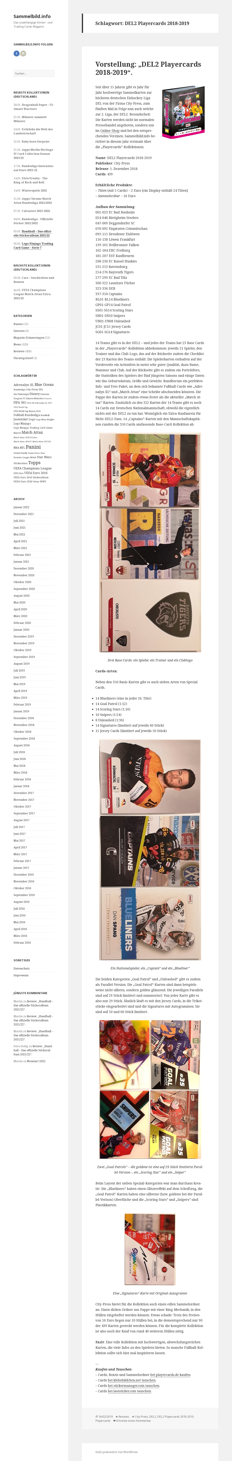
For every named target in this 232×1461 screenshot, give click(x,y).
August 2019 (22, 664)
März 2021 (20, 548)
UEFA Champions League (33, 468)
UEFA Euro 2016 (36, 473)
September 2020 (24, 589)
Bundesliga (19, 389)
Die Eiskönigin (21, 394)
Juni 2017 (20, 834)
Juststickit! (21, 419)
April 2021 (20, 541)
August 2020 (22, 595)
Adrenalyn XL (24, 385)
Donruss (44, 394)
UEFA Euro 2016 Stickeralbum (31, 477)
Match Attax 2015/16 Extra (25, 437)
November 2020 (24, 575)
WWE (43, 481)
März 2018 (20, 772)
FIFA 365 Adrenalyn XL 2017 (39, 403)
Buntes (18, 324)
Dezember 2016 (24, 874)
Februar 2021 (22, 555)
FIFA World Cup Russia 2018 (27, 411)
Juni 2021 (20, 527)
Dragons (18, 398)
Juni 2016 (20, 915)
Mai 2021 (19, 534)
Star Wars (44, 457)
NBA (16, 448)
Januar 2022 (21, 507)
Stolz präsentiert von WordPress (116, 1452)
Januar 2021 (21, 561)
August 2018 (22, 745)
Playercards (102, 1421)
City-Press (32, 389)
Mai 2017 (19, 840)
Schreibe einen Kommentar (133, 1421)
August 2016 (22, 902)
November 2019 (24, 643)
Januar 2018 (21, 786)
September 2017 (24, 813)
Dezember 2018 (24, 718)
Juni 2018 (20, 759)
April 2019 (20, 691)
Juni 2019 (20, 677)
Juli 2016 (19, 908)
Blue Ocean (44, 384)
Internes (19, 331)
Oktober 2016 (22, 888)
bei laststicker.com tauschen (129, 1391)
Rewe (33, 457)
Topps (34, 462)
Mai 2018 (19, 766)
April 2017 (20, 847)
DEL (41, 389)
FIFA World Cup (21, 407)
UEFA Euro (19, 473)
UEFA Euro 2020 (23, 481)
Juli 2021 (19, 521)
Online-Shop (110, 130)
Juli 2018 (19, 752)
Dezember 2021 (24, 514)
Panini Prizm (34, 453)
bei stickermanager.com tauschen (133, 1385)
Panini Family (21, 453)
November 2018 (24, 725)
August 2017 (22, 820)
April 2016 (20, 929)
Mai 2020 (19, 602)
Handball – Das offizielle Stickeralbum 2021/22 (33, 233)
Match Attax (32, 432)
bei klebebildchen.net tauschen (132, 1380)
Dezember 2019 (24, 636)
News (17, 344)
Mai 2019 (19, 684)
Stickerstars (21, 463)
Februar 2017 (22, 861)
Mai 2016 (19, 922)
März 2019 (20, 698)
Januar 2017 (21, 868)
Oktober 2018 (22, 732)
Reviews (19, 351)
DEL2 (152, 1416)
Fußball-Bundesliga (27, 415)
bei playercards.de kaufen (170, 1375)
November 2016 (24, 881)
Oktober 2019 (22, 650)
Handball (45, 415)
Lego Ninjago (22, 423)
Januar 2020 (21, 630)
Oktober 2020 (22, 582)
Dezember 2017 (24, 793)
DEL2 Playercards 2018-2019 (175, 1416)
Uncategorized (23, 358)
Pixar (42, 453)
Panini (33, 446)
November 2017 (24, 800)
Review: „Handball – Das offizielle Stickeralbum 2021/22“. (33, 1005)
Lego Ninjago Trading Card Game (33, 427)
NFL (22, 448)
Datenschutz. (22, 968)
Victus (36, 481)
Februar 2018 (22, 779)
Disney (35, 394)
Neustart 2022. (36, 1061)
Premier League (22, 457)
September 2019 (24, 657)
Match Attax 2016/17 (23, 441)
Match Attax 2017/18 (41, 441)
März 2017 (20, 854)
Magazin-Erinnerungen (29, 337)
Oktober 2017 (22, 806)
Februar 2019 (22, 704)
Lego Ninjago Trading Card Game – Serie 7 (33, 246)
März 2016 (20, 936)
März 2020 (20, 616)
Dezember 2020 (24, 568)
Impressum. (21, 975)
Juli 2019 (19, 670)
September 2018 (24, 738)
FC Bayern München (33, 398)
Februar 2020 (22, 623)
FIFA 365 (20, 402)
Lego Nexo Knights (45, 419)
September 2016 (24, 895)
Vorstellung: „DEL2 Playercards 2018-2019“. (148, 68)
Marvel (17, 432)
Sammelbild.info (32, 16)
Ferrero (48, 398)
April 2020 (20, 609)
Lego (32, 419)
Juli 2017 (19, 827)
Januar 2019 (21, 711)
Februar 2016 (22, 942)
